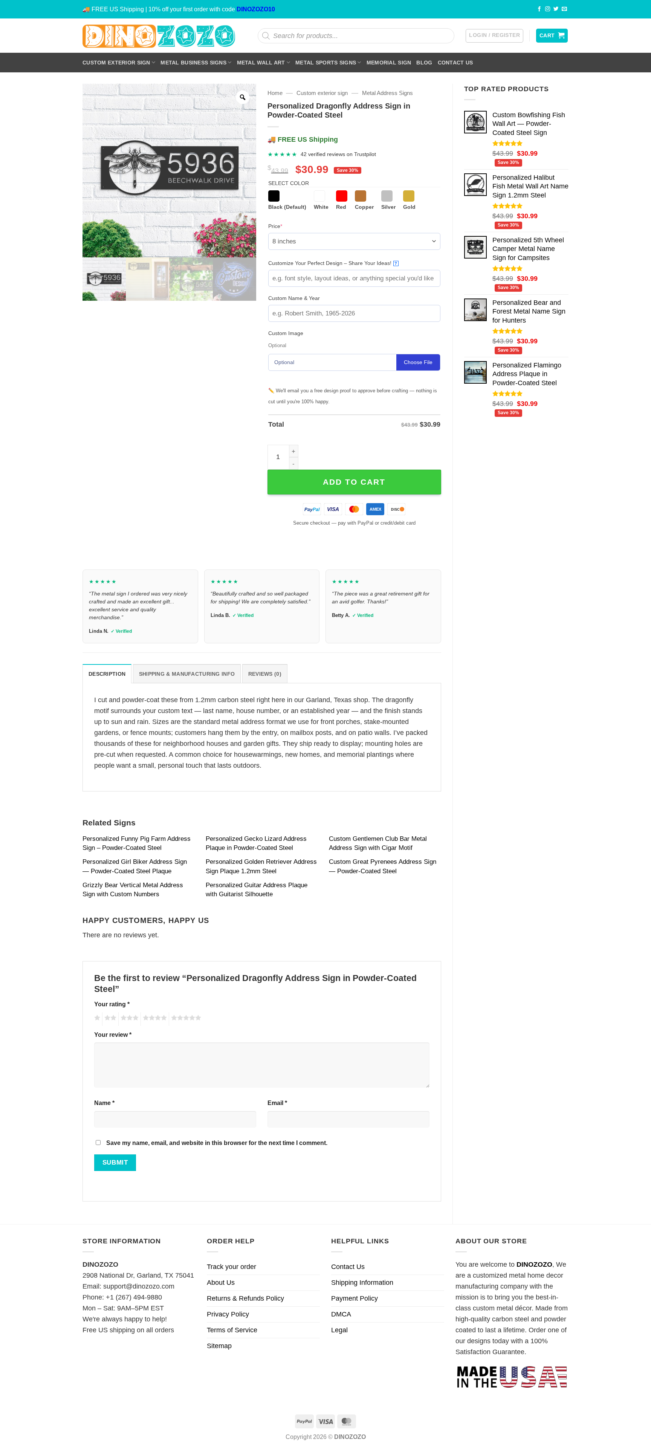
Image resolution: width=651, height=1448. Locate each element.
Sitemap (219, 1346)
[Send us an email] (564, 9)
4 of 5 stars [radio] (154, 1019)
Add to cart (354, 482)
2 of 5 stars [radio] (109, 1019)
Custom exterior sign (116, 63)
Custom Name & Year (294, 298)
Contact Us (455, 63)
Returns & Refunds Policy (245, 1298)
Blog (424, 63)
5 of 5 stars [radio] (185, 1019)
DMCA (341, 1314)
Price (287, 226)
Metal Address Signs (387, 93)
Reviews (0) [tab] (264, 674)
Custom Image (285, 333)
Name (104, 1102)
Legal (339, 1330)
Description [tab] (107, 674)
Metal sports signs (325, 63)
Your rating (112, 1004)
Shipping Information (362, 1282)
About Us (221, 1282)
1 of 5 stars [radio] (96, 1019)
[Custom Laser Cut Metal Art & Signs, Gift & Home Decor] (159, 35)
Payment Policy (354, 1298)
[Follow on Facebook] (539, 9)
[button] (494, 36)
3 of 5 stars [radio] (128, 1019)
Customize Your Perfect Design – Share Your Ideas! (332, 263)
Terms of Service (232, 1330)
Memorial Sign (389, 63)
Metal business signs (193, 63)
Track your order (231, 1266)
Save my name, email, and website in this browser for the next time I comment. (216, 1142)
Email (277, 1102)
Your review (112, 1034)
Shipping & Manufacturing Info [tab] (187, 674)
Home (275, 93)
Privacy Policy (228, 1314)
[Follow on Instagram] (547, 9)
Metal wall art (261, 63)
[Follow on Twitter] (556, 9)
